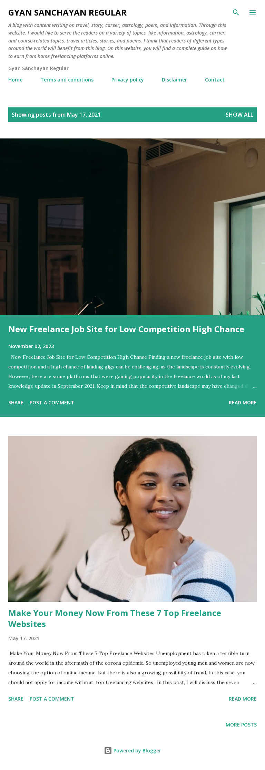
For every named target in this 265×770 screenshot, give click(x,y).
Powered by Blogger (136, 750)
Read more (243, 402)
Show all (239, 114)
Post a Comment (52, 402)
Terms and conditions (67, 79)
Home (15, 79)
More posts (241, 724)
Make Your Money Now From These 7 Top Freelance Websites (114, 618)
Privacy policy (127, 79)
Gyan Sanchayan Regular (67, 12)
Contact (215, 79)
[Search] (236, 12)
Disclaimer (174, 79)
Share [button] (15, 402)
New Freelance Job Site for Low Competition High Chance (126, 329)
